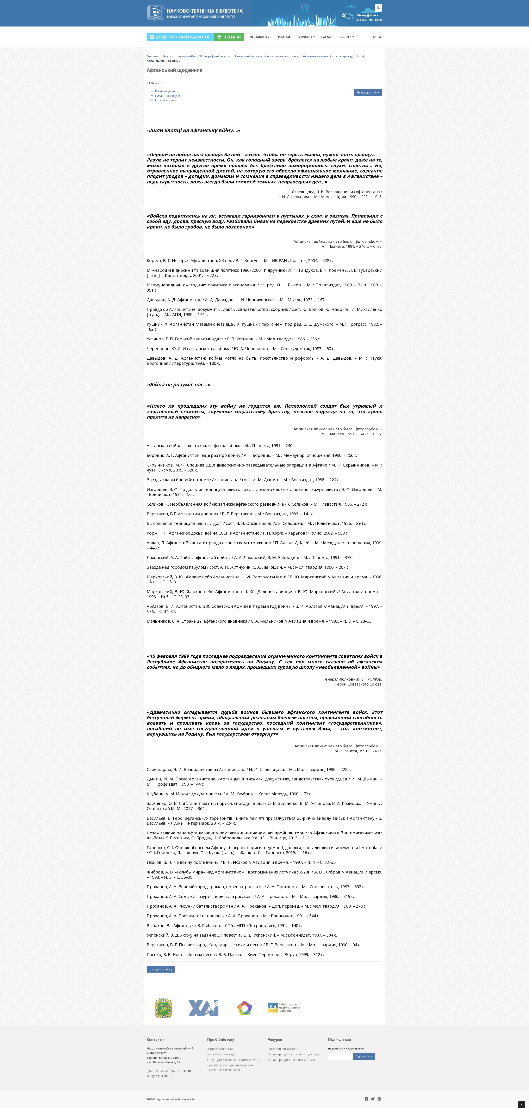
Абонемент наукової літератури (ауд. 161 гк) (333, 56)
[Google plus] (379, 1099)
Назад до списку (368, 92)
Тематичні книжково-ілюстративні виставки (266, 56)
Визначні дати (165, 91)
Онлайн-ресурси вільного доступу (291, 1060)
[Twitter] (379, 37)
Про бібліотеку (259, 37)
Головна (152, 56)
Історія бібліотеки (220, 1049)
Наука (325, 37)
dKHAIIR (231, 37)
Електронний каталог (182, 37)
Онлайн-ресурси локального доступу (293, 1054)
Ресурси (284, 37)
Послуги (345, 37)
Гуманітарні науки (167, 96)
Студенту (306, 37)
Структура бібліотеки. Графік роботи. (233, 1060)
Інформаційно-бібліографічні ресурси (204, 56)
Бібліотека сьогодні (221, 1054)
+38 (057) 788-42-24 (368, 20)
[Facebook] (374, 37)
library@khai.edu (369, 15)
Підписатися (364, 1056)
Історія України (165, 100)
